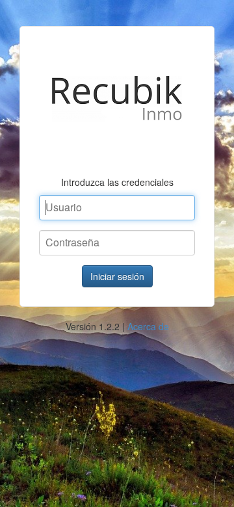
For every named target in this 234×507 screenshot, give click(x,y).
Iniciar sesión (117, 276)
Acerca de (148, 326)
